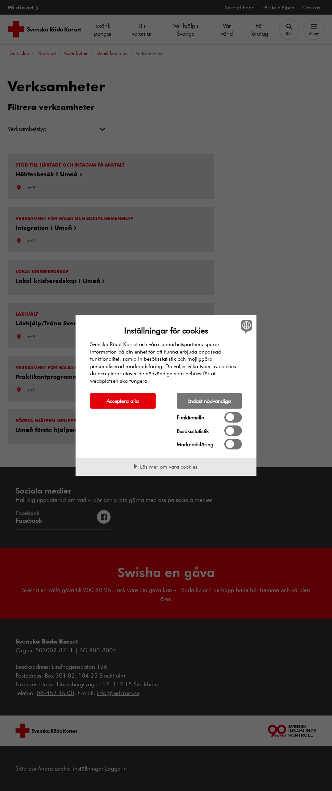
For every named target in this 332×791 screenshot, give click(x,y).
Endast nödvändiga (209, 400)
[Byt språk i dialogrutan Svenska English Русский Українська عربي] (246, 326)
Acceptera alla (123, 400)
